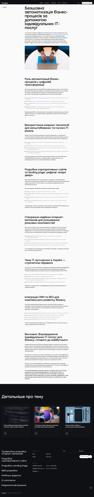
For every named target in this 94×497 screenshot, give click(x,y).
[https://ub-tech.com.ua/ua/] (5, 3)
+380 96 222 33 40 (37, 465)
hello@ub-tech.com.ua (38, 468)
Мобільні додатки (11, 476)
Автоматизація (42, 97)
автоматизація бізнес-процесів (59, 34)
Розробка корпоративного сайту (14, 460)
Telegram (35, 471)
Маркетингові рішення (14, 485)
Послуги (47, 2)
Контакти (64, 2)
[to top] (91, 488)
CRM (53, 313)
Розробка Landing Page (15, 466)
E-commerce (8, 480)
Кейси (41, 2)
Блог (59, 2)
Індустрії (53, 2)
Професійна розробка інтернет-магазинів (14, 453)
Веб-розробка (9, 471)
